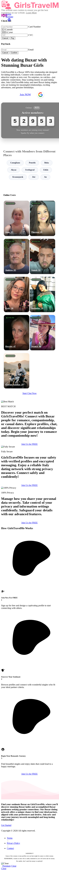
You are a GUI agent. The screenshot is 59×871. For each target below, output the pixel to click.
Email (31, 49)
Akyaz (13, 170)
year (11, 32)
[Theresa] (42, 218)
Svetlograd (30, 170)
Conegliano (15, 163)
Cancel (5, 38)
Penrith (32, 163)
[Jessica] (42, 332)
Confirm (14, 53)
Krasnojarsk (17, 177)
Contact (10, 848)
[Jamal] (42, 256)
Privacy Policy (13, 843)
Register (9, 17)
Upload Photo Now (31, 456)
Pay (12, 38)
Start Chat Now (29, 393)
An (45, 177)
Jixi (33, 177)
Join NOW (25, 94)
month (10, 29)
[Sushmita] (42, 294)
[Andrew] (16, 256)
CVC (30, 35)
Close (13, 866)
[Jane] (16, 218)
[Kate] (16, 294)
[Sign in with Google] (40, 95)
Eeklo (45, 170)
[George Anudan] (16, 370)
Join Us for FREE (29, 485)
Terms (9, 838)
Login (8, 14)
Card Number (34, 26)
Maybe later (29, 463)
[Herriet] (16, 332)
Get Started (6, 825)
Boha (46, 163)
